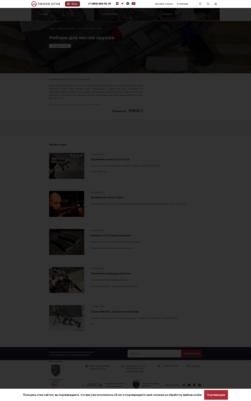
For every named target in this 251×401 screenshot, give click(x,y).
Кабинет (215, 4)
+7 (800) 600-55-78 (99, 4)
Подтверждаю (216, 394)
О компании (182, 4)
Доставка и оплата (164, 4)
